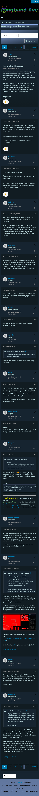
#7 (35, 319)
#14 (34, 671)
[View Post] (26, 351)
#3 (35, 169)
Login (34, 2)
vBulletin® (19, 782)
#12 (34, 529)
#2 (35, 121)
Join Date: (11, 58)
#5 (35, 257)
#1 (35, 66)
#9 (35, 384)
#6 (35, 290)
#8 (35, 347)
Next (34, 47)
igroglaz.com (7, 504)
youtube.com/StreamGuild (12, 508)
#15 (34, 706)
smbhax (14, 645)
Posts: (10, 60)
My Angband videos (9, 649)
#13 (34, 568)
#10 (34, 423)
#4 (35, 214)
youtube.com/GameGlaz (11, 506)
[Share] (34, 59)
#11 (35, 455)
